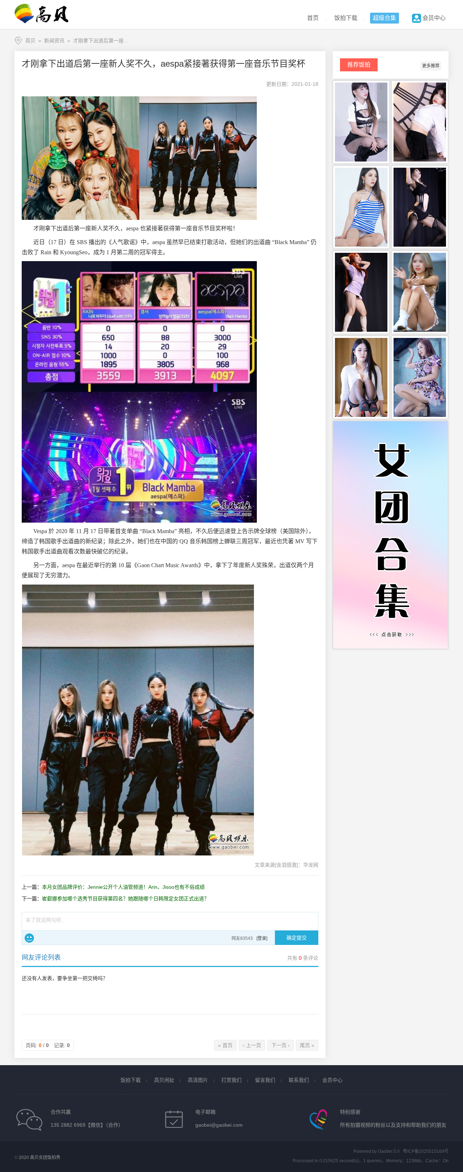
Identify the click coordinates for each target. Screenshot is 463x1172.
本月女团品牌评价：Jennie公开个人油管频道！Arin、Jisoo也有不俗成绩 (123, 887)
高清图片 (198, 1080)
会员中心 (433, 18)
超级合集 (384, 18)
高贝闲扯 (164, 1080)
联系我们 (299, 1080)
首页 (313, 18)
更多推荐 (430, 65)
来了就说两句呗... (45, 920)
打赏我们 (231, 1080)
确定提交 (296, 938)
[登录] (261, 938)
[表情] (29, 938)
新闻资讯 (54, 40)
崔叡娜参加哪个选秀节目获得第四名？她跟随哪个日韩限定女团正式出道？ (125, 898)
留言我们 (265, 1080)
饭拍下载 (345, 18)
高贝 (30, 40)
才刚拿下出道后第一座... (100, 40)
